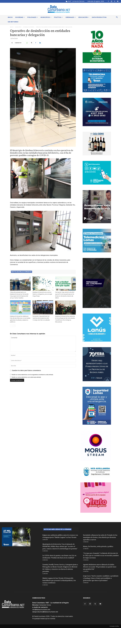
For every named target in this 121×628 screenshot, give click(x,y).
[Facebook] (108, 1)
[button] (117, 17)
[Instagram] (111, 1)
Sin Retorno (13, 22)
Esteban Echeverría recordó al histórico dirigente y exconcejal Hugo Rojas (42, 294)
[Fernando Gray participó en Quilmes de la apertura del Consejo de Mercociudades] (43, 307)
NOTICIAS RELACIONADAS (21, 272)
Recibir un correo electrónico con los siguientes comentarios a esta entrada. (32, 374)
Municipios (45, 17)
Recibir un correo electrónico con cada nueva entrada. (26, 377)
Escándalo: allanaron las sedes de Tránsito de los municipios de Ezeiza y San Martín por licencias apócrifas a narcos (100, 537)
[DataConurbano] (60, 9)
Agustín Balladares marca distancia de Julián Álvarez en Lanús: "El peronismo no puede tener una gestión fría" (99, 567)
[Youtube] (117, 1)
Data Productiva (99, 17)
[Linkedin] (40, 43)
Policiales (31, 17)
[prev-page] (11, 325)
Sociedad (19, 17)
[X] (114, 1)
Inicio (10, 17)
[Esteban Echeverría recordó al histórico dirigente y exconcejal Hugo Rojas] (43, 283)
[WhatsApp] (27, 43)
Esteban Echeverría (28, 27)
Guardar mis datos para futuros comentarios (26, 370)
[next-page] (14, 325)
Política (57, 17)
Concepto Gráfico (114, 626)
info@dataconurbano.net (41, 609)
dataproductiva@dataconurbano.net (45, 612)
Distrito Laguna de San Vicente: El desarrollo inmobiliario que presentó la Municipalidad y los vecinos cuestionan (59, 580)
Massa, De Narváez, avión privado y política (98, 546)
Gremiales (70, 17)
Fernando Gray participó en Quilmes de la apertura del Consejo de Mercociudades (41, 318)
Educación (83, 17)
